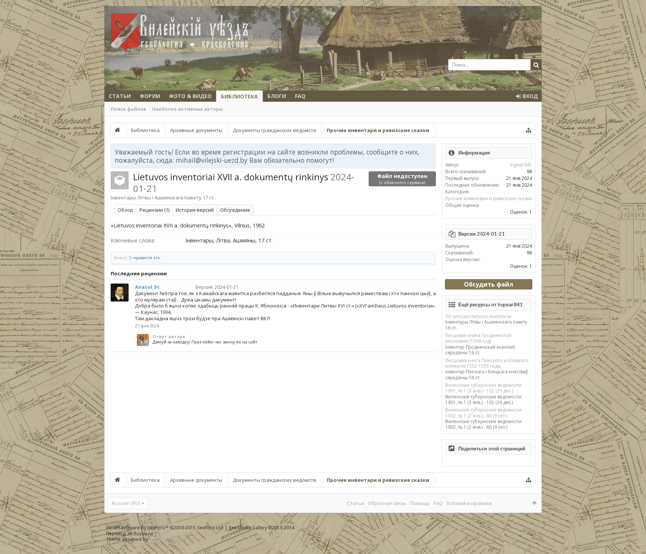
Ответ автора (169, 336)
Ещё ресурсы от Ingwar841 (490, 304)
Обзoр (125, 209)
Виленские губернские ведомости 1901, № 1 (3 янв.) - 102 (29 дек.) (483, 388)
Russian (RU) (126, 503)
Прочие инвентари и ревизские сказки (488, 198)
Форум (150, 96)
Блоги (276, 96)
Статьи (120, 96)
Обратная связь (387, 503)
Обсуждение (235, 209)
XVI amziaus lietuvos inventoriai (478, 316)
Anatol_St (123, 257)
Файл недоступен (402, 178)
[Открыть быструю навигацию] (528, 130)
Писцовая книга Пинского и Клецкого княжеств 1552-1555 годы (487, 363)
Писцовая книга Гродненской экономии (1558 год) (478, 338)
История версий (195, 209)
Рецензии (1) (154, 209)
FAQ (300, 96)
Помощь (420, 503)
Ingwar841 (521, 165)
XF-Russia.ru (140, 533)
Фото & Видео (190, 96)
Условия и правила (469, 503)
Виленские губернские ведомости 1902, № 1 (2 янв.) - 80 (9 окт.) (483, 413)
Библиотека (239, 96)
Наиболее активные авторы (187, 109)
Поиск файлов (128, 109)
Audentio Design (166, 539)
